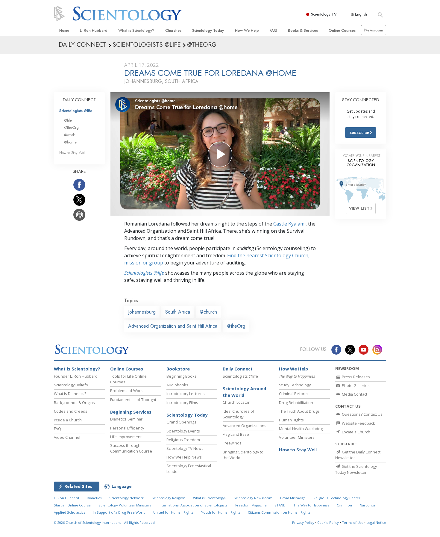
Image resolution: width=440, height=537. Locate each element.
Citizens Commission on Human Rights (279, 512)
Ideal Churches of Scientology (238, 414)
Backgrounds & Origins (74, 402)
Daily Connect (238, 369)
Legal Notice (376, 522)
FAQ (273, 30)
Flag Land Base (236, 434)
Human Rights (291, 420)
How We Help (247, 30)
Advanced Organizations (244, 425)
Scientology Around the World (244, 392)
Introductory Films (182, 402)
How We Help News (184, 457)
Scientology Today (208, 30)
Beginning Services (130, 412)
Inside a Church (68, 420)
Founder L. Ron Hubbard (76, 376)
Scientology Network (126, 498)
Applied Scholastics (69, 512)
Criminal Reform (293, 393)
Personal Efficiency (127, 428)
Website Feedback (358, 423)
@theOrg (236, 326)
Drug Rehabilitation (296, 402)
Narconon (368, 505)
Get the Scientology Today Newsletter (356, 469)
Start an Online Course (72, 505)
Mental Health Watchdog (301, 428)
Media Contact (354, 394)
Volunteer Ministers (297, 437)
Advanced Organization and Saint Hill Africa (172, 326)
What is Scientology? (136, 30)
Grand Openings (181, 422)
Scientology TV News (185, 448)
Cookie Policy (328, 522)
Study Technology (295, 385)
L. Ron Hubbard (93, 30)
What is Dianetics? (70, 393)
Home (64, 30)
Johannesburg (142, 311)
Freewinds (232, 443)
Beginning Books (181, 376)
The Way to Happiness (311, 505)
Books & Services (303, 30)
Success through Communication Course (131, 448)
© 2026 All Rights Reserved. (105, 522)
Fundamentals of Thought (133, 399)
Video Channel (67, 437)
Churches (173, 30)
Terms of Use (352, 522)
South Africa (177, 311)
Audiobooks (177, 385)
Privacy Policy (303, 522)
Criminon (344, 505)
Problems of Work (126, 390)
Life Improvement (126, 436)
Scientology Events (183, 431)
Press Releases (355, 376)
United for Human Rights (173, 512)
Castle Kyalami (289, 223)
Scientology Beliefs (71, 385)
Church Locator (236, 402)
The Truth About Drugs (299, 411)
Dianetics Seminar (126, 419)
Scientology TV (324, 14)
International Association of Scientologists (193, 505)
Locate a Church (355, 432)
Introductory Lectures (185, 393)
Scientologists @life (75, 111)
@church (208, 311)
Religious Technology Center (336, 498)
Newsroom (373, 30)
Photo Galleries (355, 385)
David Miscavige (293, 498)
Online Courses (342, 30)
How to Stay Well (72, 152)
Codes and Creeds (70, 411)
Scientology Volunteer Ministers (124, 505)
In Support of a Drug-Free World (119, 512)
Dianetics (94, 498)
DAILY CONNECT (79, 100)
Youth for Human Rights (220, 512)
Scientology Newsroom (253, 498)
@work (69, 135)
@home (70, 142)
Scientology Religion (168, 498)
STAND (280, 505)
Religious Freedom (183, 439)
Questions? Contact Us (362, 414)
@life (68, 120)
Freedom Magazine (251, 505)
